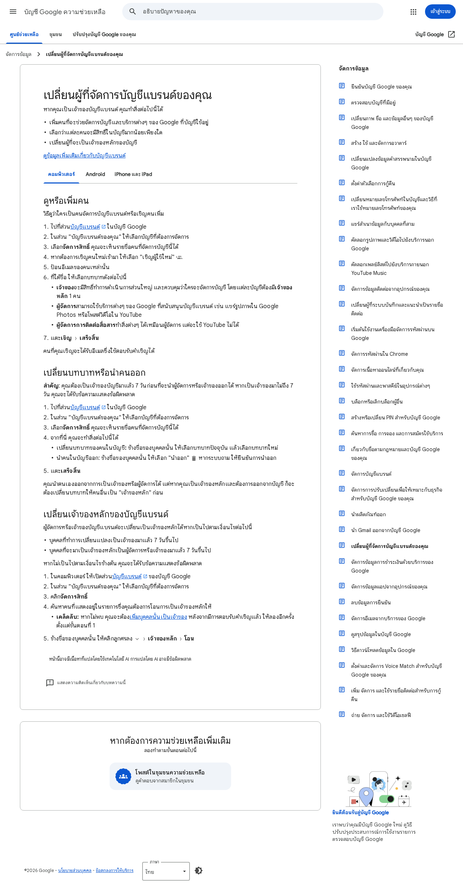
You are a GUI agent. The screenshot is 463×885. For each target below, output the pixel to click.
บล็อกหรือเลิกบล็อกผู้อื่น (377, 401)
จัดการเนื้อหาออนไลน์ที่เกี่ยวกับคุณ (387, 370)
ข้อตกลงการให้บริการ (114, 870)
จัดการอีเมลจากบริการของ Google (388, 618)
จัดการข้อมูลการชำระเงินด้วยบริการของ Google (392, 566)
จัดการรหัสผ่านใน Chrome (379, 354)
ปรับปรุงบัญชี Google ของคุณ (104, 34)
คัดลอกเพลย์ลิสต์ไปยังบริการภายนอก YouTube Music (390, 268)
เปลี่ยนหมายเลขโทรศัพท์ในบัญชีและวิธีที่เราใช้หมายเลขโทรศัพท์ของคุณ (394, 203)
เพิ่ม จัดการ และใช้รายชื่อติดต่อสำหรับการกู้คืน (396, 695)
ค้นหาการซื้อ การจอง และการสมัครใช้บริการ (397, 433)
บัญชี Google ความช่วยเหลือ (65, 12)
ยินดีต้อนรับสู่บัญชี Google (360, 813)
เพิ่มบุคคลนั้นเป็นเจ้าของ (158, 617)
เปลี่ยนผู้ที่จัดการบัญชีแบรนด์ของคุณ (389, 546)
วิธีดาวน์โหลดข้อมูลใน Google (383, 650)
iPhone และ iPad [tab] (133, 174)
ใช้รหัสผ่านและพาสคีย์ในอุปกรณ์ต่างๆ (390, 386)
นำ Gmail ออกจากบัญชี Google (385, 530)
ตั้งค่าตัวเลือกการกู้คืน (373, 183)
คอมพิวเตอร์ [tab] (61, 174)
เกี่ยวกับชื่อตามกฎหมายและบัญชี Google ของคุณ (395, 453)
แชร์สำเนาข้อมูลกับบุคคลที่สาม (383, 224)
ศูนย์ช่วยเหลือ (24, 34)
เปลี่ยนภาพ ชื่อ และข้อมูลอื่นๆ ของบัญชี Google (392, 122)
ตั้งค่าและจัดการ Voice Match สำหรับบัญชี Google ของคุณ (396, 670)
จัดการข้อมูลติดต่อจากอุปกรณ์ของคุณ (390, 289)
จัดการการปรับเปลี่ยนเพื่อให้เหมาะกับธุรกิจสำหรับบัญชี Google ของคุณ (396, 494)
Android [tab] (95, 174)
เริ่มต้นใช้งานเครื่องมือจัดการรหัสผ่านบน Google (392, 333)
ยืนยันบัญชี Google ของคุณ (381, 86)
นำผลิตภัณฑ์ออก (368, 514)
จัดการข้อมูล (354, 68)
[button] (13, 11)
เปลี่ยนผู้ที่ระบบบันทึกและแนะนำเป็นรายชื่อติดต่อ (397, 309)
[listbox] (166, 871)
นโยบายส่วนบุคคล (75, 870)
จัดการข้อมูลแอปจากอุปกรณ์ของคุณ (389, 586)
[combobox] (263, 11)
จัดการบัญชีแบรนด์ (371, 474)
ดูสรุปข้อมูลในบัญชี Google (381, 634)
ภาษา (154, 861)
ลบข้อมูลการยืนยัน (371, 602)
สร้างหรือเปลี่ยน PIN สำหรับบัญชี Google (395, 417)
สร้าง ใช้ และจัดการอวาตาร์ (379, 143)
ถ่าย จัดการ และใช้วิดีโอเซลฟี (381, 715)
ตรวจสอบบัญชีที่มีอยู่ (373, 102)
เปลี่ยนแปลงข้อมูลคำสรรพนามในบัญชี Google (391, 163)
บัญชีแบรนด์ (85, 226)
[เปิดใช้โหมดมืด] (198, 870)
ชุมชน (56, 34)
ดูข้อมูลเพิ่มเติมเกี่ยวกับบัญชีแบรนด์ (84, 155)
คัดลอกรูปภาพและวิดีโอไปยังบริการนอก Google (392, 244)
